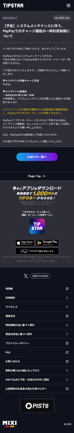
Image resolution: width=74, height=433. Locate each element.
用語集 (9, 288)
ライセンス (12, 306)
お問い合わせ (13, 361)
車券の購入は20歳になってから (22, 370)
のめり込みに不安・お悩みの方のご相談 (27, 379)
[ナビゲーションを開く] (68, 5)
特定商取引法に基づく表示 (20, 325)
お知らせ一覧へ (37, 157)
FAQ (8, 352)
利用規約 (10, 297)
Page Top (34, 176)
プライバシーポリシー (18, 343)
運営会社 (10, 315)
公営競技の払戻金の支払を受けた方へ (26, 388)
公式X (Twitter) (40, 275)
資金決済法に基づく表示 (19, 334)
